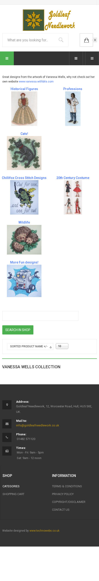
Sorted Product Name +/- (29, 346)
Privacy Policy (63, 494)
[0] (86, 40)
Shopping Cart (13, 494)
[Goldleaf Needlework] (49, 20)
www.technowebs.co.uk (44, 530)
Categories (11, 486)
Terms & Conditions (67, 486)
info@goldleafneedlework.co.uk (37, 425)
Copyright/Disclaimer (68, 502)
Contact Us (61, 509)
